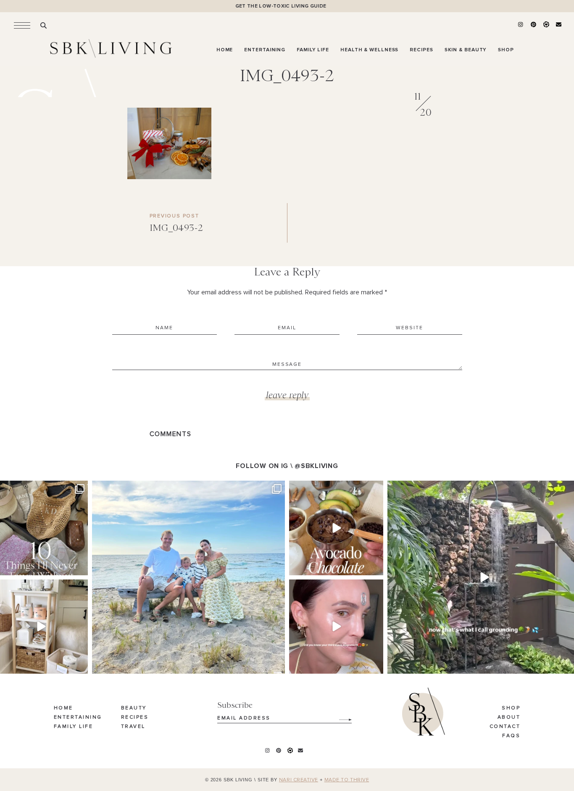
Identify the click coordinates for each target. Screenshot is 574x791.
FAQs (511, 735)
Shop (511, 708)
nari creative (298, 780)
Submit (341, 716)
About (509, 717)
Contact (505, 726)
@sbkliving (316, 466)
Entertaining (78, 717)
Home (63, 708)
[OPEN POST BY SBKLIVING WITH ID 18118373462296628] (188, 577)
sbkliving (40, 488)
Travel (133, 726)
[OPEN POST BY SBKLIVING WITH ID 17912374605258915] (336, 528)
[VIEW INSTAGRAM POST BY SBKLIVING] (80, 567)
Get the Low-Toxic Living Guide (280, 6)
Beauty (134, 708)
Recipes (135, 717)
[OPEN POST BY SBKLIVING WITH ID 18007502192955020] (336, 626)
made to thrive (346, 780)
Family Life (73, 726)
